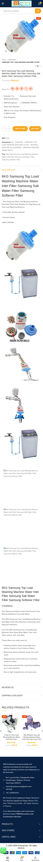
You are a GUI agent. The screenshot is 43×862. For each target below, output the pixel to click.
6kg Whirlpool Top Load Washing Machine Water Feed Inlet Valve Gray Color (31, 737)
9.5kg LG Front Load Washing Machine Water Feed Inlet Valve (11, 737)
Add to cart (20, 129)
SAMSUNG (12, 60)
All (12, 142)
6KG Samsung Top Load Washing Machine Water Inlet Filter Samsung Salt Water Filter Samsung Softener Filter (20, 157)
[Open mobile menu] (3, 3)
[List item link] (21, 792)
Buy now (35, 129)
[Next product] (40, 66)
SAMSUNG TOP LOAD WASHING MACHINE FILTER (20, 62)
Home (4, 60)
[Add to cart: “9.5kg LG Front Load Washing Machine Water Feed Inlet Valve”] (11, 729)
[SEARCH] (38, 10)
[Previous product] (35, 66)
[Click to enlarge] (6, 51)
